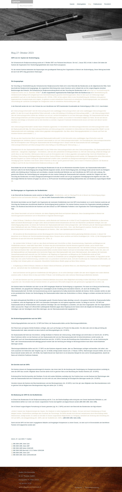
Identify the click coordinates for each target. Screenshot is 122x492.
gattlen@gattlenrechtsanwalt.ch (30, 487)
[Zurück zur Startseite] (22, 4)
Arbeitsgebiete (81, 4)
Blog (89, 4)
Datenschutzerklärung (92, 487)
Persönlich (107, 4)
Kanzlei (72, 4)
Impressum (78, 487)
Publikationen (97, 4)
